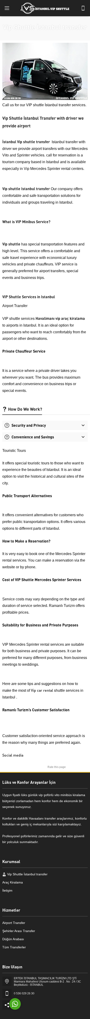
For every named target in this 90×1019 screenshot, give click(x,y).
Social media (12, 755)
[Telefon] (83, 8)
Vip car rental (42, 690)
